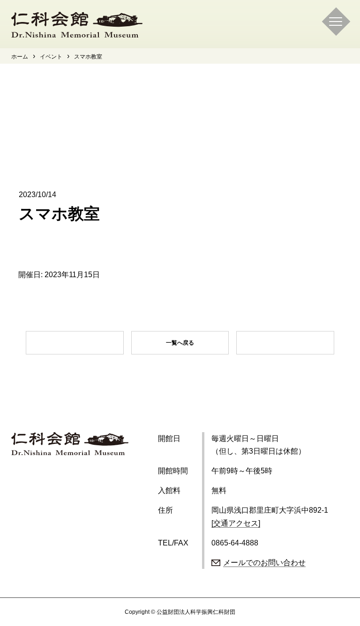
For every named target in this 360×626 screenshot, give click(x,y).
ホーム (19, 56)
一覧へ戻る (180, 342)
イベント (51, 56)
